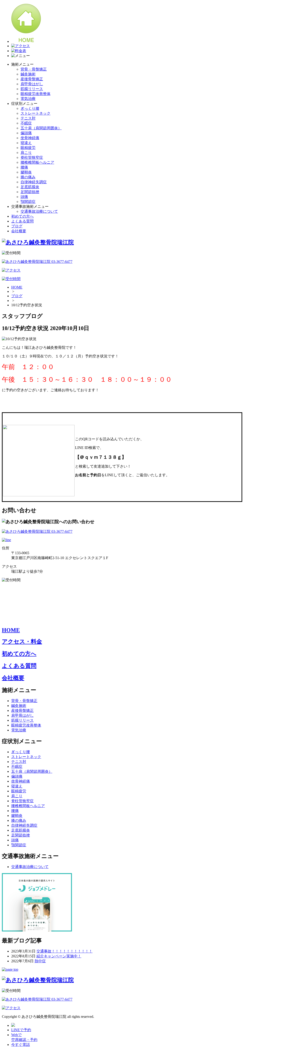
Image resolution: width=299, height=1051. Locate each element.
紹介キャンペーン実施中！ (58, 956)
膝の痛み (28, 177)
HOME (16, 287)
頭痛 (24, 197)
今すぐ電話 (20, 1045)
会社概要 (18, 231)
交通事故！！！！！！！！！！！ (64, 951)
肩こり (26, 153)
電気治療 (28, 99)
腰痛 (24, 167)
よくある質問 (22, 221)
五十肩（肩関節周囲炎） (41, 128)
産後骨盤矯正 (32, 79)
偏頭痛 (26, 133)
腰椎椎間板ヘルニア (37, 162)
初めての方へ (22, 216)
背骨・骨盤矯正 (34, 69)
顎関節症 (28, 202)
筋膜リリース (32, 89)
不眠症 (26, 123)
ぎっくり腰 (30, 108)
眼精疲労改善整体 (35, 94)
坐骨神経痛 (30, 138)
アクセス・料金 (22, 641)
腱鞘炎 (26, 172)
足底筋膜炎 (30, 187)
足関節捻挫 (30, 192)
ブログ (16, 226)
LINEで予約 (21, 1030)
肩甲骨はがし (32, 84)
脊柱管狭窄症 (32, 157)
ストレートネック (35, 113)
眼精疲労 (28, 148)
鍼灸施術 (28, 74)
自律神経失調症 (34, 182)
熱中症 (40, 961)
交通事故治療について (39, 211)
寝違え (26, 143)
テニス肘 (28, 118)
